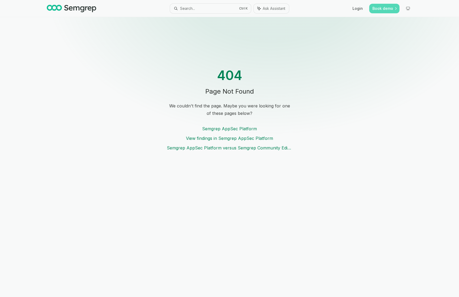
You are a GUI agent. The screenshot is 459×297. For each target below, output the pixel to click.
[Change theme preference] (408, 8)
